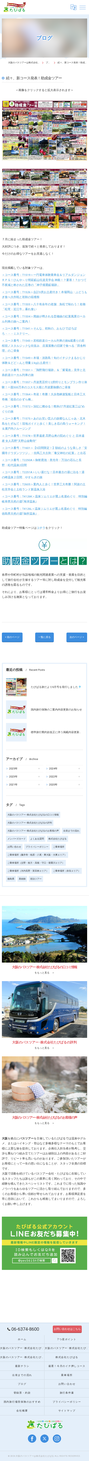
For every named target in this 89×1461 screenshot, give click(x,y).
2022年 (53, 776)
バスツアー (41, 1173)
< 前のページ (12, 637)
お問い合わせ (14, 846)
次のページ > (77, 637)
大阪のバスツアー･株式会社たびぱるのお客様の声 (33, 830)
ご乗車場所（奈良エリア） (66, 871)
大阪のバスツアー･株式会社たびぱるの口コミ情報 (33, 814)
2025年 (13, 768)
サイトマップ (67, 1410)
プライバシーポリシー (37, 846)
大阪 (5, 1173)
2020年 (53, 784)
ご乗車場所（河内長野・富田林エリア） (27, 871)
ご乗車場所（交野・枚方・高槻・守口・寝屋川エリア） (35, 863)
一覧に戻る (44, 637)
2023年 (13, 776)
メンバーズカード (16, 838)
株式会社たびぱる (57, 838)
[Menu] (82, 7)
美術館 (22, 879)
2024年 (53, 768)
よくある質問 (37, 838)
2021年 (13, 784)
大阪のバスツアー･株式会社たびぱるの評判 (29, 822)
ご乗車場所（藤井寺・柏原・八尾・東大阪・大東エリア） (37, 855)
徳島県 (10, 879)
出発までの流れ (71, 830)
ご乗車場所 (58, 846)
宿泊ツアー (36, 879)
